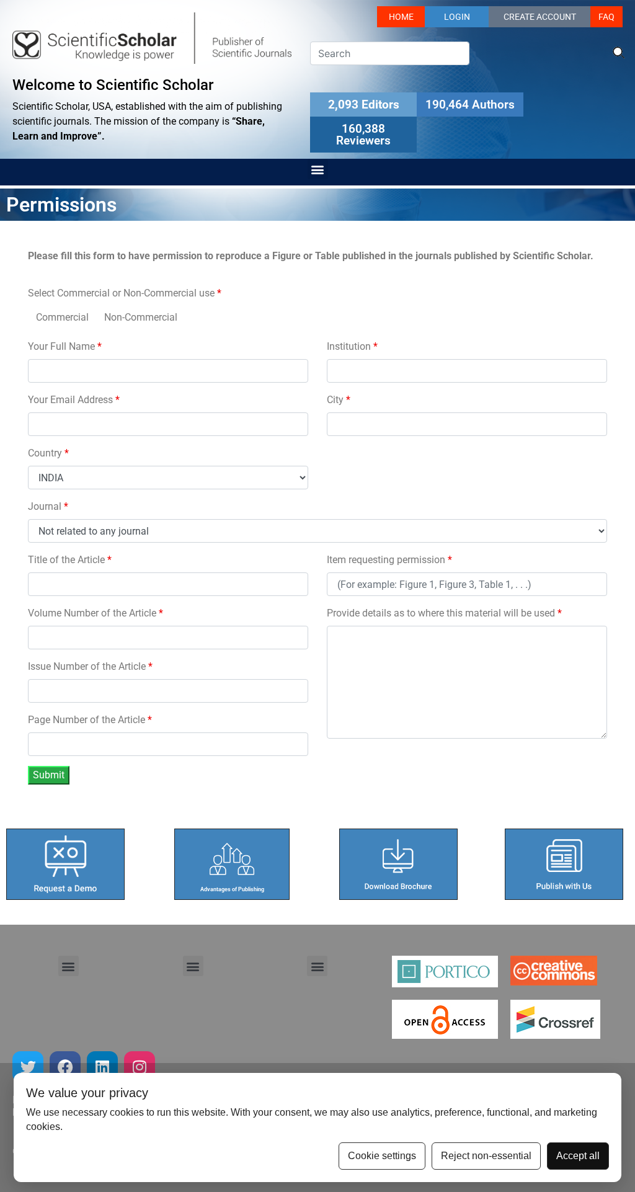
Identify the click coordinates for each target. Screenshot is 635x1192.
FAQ (606, 17)
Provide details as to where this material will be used (444, 613)
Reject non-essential (486, 1155)
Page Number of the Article (90, 720)
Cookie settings (382, 1155)
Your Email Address (74, 400)
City (338, 400)
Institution (352, 346)
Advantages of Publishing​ (232, 889)
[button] (318, 169)
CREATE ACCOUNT (540, 17)
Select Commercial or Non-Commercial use (124, 293)
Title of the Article (70, 560)
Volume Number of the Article (95, 613)
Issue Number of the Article (90, 666)
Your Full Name (65, 346)
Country (48, 453)
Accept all (578, 1155)
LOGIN (457, 17)
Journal (48, 506)
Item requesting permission (389, 560)
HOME (401, 17)
